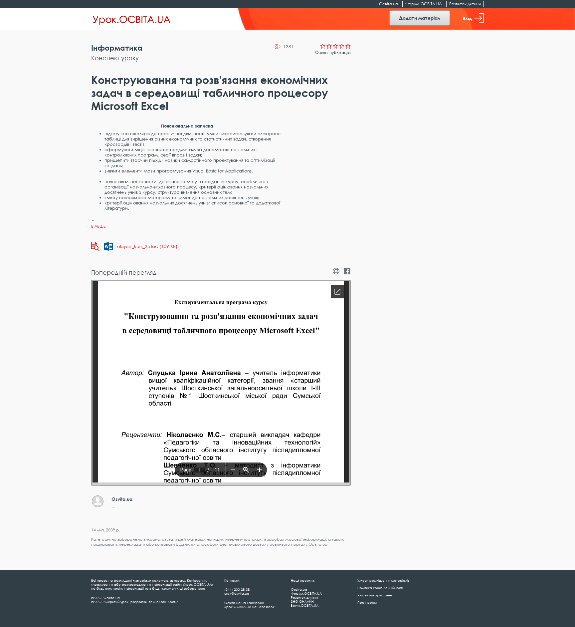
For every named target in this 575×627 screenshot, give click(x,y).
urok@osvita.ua (236, 593)
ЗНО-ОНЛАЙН (302, 601)
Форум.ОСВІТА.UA (423, 3)
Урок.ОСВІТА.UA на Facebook (249, 607)
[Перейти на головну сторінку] (131, 19)
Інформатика (116, 47)
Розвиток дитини (465, 3)
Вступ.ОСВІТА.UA (304, 605)
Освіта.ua (388, 3)
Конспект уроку (115, 58)
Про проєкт (367, 602)
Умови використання (374, 595)
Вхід (467, 18)
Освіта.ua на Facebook (244, 603)
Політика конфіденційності (380, 588)
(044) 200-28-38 (237, 589)
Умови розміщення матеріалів (383, 580)
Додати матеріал (419, 18)
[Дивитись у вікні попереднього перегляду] (95, 246)
